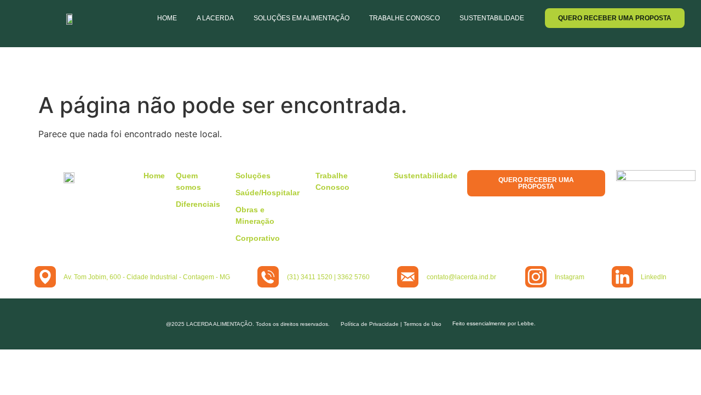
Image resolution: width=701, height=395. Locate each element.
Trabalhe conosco (404, 18)
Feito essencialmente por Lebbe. (494, 323)
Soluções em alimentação (301, 18)
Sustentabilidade (491, 18)
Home (167, 18)
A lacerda (215, 18)
